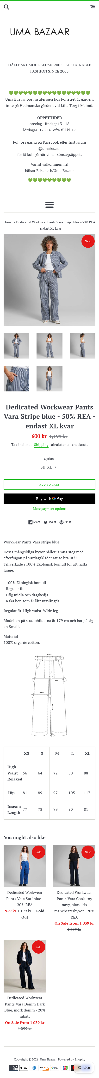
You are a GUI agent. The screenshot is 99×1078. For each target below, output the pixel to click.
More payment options (49, 508)
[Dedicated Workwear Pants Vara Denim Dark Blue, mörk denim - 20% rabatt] (25, 966)
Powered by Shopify (71, 1059)
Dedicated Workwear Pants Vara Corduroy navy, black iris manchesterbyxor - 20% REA (74, 905)
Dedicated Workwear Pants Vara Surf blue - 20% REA (24, 898)
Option (49, 459)
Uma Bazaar (48, 1059)
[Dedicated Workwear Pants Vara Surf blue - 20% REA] (25, 866)
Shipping (41, 444)
